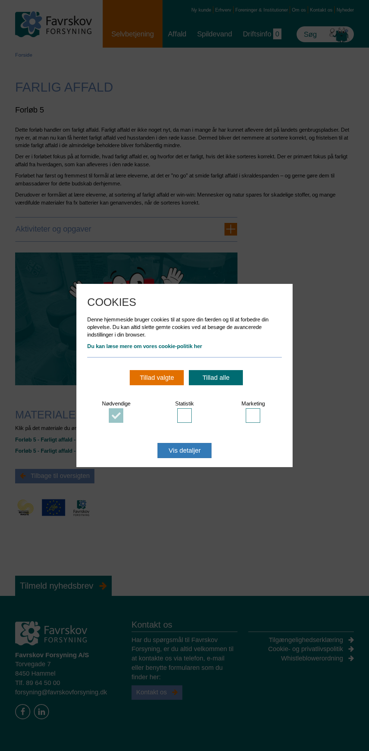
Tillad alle (216, 377)
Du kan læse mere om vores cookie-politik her (144, 346)
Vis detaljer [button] (185, 450)
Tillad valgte (157, 377)
